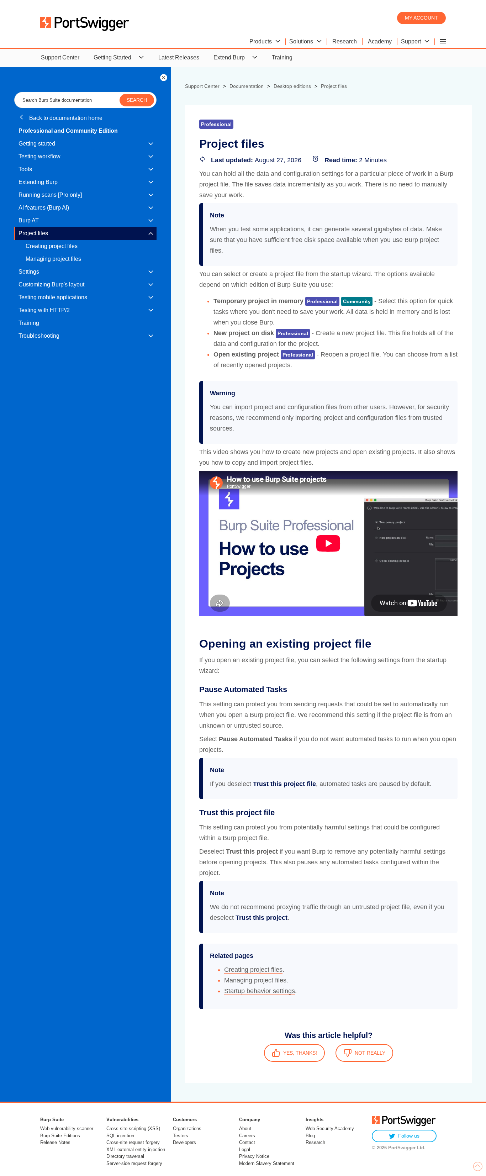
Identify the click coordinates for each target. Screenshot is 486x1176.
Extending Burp (38, 182)
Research (315, 1142)
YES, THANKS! (300, 1053)
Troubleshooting (39, 336)
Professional (322, 301)
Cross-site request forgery (133, 1142)
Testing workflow (39, 156)
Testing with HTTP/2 (44, 310)
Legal (244, 1149)
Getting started (37, 144)
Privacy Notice (254, 1156)
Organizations (187, 1128)
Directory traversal (125, 1156)
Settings (29, 272)
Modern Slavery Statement (266, 1163)
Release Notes (55, 1142)
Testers (180, 1135)
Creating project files (52, 246)
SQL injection (120, 1135)
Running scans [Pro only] (50, 195)
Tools (25, 169)
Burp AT (29, 220)
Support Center (60, 57)
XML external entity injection (135, 1149)
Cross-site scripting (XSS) (133, 1128)
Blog (310, 1135)
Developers (184, 1142)
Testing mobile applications (53, 297)
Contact (247, 1142)
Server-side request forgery (134, 1163)
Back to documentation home (65, 118)
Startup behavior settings (259, 991)
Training (282, 57)
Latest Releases (178, 57)
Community (357, 301)
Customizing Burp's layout (51, 284)
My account (421, 18)
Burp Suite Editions (60, 1135)
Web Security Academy (330, 1128)
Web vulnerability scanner (66, 1128)
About (245, 1128)
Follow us (408, 1136)
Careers (247, 1135)
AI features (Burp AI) (44, 208)
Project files (33, 233)
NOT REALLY (370, 1053)
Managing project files (53, 259)
